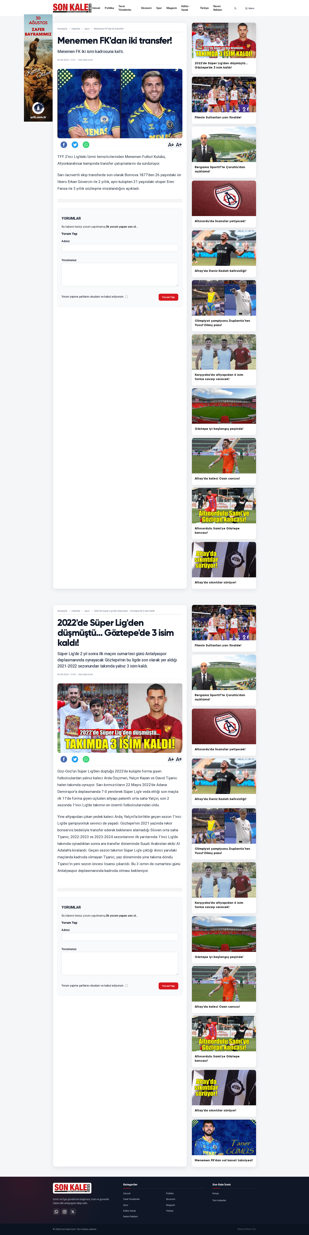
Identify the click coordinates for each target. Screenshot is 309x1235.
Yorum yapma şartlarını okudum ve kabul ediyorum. (93, 296)
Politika (109, 8)
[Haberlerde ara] (235, 8)
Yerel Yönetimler (125, 8)
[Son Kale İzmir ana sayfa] (72, 1188)
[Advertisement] (270, 68)
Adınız (66, 241)
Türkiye (204, 8)
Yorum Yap (168, 297)
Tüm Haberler (219, 1200)
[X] (72, 1211)
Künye (215, 1193)
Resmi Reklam (217, 8)
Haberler (76, 28)
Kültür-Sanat (185, 8)
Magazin (171, 8)
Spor (159, 8)
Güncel (96, 8)
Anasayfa (62, 28)
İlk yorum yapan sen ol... (122, 226)
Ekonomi (146, 8)
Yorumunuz (69, 260)
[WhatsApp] (56, 1211)
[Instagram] (64, 1211)
